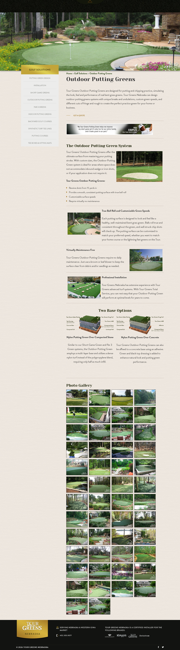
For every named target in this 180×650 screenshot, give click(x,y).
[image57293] (144, 432)
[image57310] (76, 519)
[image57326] (76, 588)
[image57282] (76, 397)
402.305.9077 (66, 635)
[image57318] (76, 554)
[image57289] (144, 414)
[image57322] (76, 571)
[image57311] (99, 519)
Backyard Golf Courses (40, 121)
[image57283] (99, 397)
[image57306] (76, 501)
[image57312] (122, 519)
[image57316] (122, 536)
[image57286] (76, 414)
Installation (40, 85)
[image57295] (99, 449)
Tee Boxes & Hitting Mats (40, 143)
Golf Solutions (80, 73)
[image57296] (122, 449)
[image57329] (144, 588)
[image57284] (122, 397)
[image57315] (99, 536)
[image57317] (144, 536)
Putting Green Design (39, 78)
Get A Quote (79, 115)
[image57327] (99, 588)
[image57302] (76, 484)
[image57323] (99, 571)
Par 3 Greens (40, 107)
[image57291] (99, 432)
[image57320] (122, 554)
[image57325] (144, 571)
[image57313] (144, 519)
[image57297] (144, 449)
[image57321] (144, 554)
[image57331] (99, 606)
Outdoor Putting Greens (100, 73)
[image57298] (76, 467)
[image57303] (99, 484)
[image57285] (144, 397)
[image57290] (76, 432)
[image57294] (76, 449)
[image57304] (122, 484)
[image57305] (144, 484)
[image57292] (122, 432)
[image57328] (122, 588)
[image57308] (122, 501)
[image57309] (144, 501)
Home (69, 73)
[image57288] (122, 414)
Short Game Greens (39, 92)
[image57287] (99, 414)
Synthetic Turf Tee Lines (40, 128)
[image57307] (99, 501)
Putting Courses (40, 135)
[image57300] (122, 467)
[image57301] (144, 467)
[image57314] (76, 536)
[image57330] (76, 606)
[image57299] (99, 467)
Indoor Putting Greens (39, 114)
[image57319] (99, 554)
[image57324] (122, 571)
